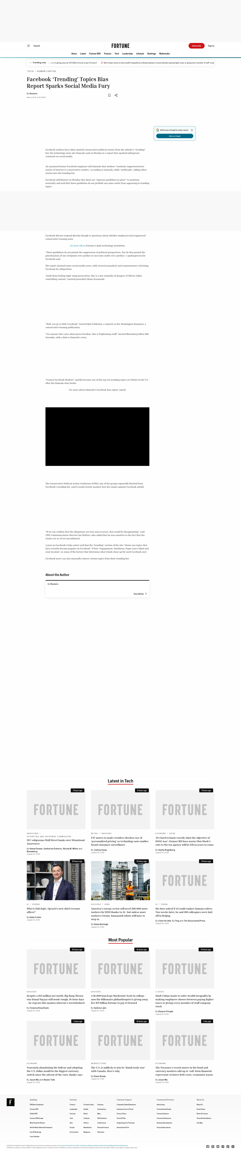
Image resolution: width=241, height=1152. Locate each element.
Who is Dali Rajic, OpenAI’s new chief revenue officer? (53, 910)
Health (86, 1109)
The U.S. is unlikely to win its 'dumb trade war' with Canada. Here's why (118, 1069)
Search (36, 45)
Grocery (107, 833)
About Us (200, 1104)
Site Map (200, 1123)
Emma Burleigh (101, 924)
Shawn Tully (49, 1080)
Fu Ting (175, 921)
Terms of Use (65, 1145)
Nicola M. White (70, 849)
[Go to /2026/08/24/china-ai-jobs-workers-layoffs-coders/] (185, 880)
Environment (74, 1132)
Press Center (201, 1109)
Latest (83, 53)
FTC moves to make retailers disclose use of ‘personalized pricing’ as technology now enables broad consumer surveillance (120, 841)
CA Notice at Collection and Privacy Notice (92, 1145)
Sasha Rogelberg (166, 850)
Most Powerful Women (37, 1123)
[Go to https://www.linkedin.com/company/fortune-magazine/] (217, 1146)
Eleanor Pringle (165, 1012)
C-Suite (160, 992)
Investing (32, 833)
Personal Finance (103, 1127)
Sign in (211, 45)
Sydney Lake (100, 1008)
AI (28, 904)
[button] (74, 53)
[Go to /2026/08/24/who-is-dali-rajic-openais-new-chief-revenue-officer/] (56, 880)
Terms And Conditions (204, 1118)
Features (100, 1104)
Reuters (33, 94)
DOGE (172, 833)
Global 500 (33, 1113)
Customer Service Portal (125, 1109)
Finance (107, 53)
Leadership (127, 53)
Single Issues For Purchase (126, 1123)
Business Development (164, 1123)
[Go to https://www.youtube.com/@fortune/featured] (233, 1146)
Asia (71, 1123)
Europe (72, 1127)
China (164, 904)
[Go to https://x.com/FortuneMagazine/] (212, 1146)
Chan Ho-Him (164, 921)
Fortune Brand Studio (164, 1109)
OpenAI (36, 904)
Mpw (99, 1113)
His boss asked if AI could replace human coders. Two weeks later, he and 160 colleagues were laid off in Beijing (184, 912)
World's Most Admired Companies (41, 1127)
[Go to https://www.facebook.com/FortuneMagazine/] (207, 1146)
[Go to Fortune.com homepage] (120, 46)
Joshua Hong (100, 850)
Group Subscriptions (164, 1127)
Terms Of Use (121, 1118)
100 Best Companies (37, 1104)
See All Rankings (35, 1132)
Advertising (161, 1104)
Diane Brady (100, 1076)
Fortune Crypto (89, 1104)
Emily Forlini (35, 917)
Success (96, 904)
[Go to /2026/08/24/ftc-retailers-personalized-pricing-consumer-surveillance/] (120, 809)
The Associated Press (194, 921)
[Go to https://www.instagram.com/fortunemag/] (222, 1146)
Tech (117, 53)
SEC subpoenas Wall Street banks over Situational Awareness (56, 842)
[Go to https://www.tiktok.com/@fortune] (227, 1146)
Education (100, 1132)
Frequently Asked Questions (126, 1104)
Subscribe (196, 45)
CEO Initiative (102, 1118)
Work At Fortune (202, 1113)
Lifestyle (140, 53)
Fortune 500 (95, 53)
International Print (123, 1127)
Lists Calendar (34, 1136)
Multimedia (164, 53)
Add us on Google (174, 136)
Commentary (101, 1109)
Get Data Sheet (77, 245)
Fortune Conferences (164, 1118)
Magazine (87, 1132)
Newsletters (98, 1063)
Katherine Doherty (53, 849)
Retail (94, 833)
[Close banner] (192, 130)
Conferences (101, 1123)
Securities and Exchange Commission (49, 836)
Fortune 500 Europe (36, 1118)
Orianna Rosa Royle (39, 1008)
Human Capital (47, 71)
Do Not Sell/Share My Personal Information (116, 1145)
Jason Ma (34, 1080)
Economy (161, 833)
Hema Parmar (36, 849)
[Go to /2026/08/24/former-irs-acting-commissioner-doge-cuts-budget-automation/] (185, 809)
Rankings (151, 53)
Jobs (107, 904)
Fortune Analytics (163, 1113)
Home (74, 53)
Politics (86, 1123)
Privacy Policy (121, 1113)
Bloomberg (32, 852)
